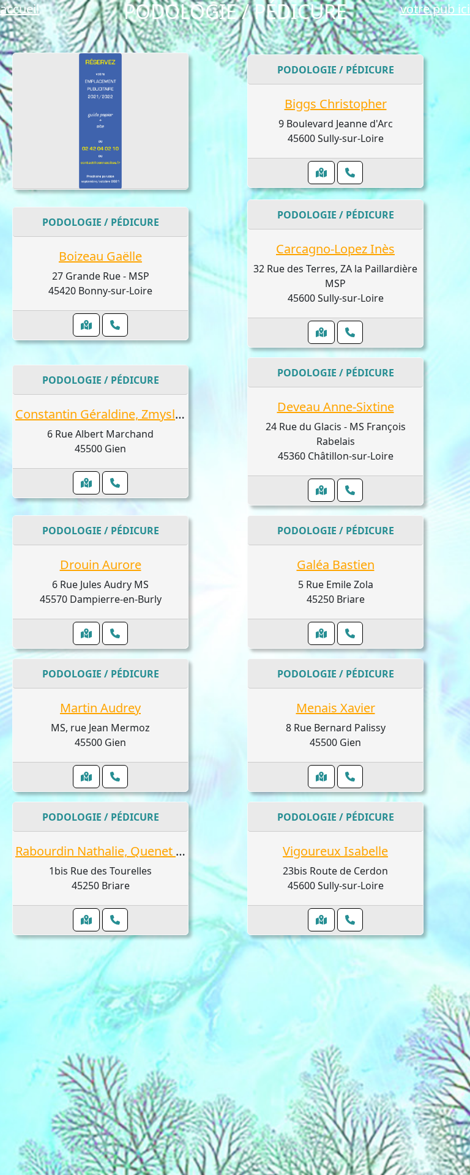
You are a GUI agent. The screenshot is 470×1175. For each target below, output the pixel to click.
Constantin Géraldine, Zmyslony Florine (126, 414)
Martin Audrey (100, 707)
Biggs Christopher (336, 103)
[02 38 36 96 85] (350, 490)
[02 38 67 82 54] (115, 776)
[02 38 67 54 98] (350, 776)
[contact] (100, 121)
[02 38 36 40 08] (350, 172)
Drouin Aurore (100, 564)
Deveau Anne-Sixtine (335, 406)
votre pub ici (435, 9)
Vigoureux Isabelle (335, 851)
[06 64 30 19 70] (115, 325)
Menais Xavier (335, 707)
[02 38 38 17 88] (115, 482)
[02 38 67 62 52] (350, 633)
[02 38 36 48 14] (350, 919)
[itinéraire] (321, 172)
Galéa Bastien (336, 564)
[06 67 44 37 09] (350, 332)
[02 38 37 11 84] (115, 919)
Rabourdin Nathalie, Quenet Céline (113, 851)
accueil (19, 9)
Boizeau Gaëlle (100, 256)
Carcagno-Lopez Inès (335, 249)
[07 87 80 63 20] (115, 633)
